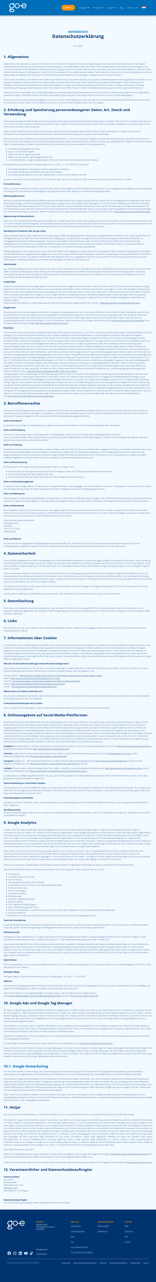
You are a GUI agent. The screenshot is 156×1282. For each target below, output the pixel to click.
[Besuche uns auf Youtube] (26, 1253)
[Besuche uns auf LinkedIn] (20, 1253)
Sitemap (146, 1263)
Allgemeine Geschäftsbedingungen (85, 1263)
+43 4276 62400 (41, 1254)
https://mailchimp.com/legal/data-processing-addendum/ (30, 396)
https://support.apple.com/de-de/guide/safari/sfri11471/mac (35, 678)
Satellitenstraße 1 (42, 1224)
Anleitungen (129, 1231)
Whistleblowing (135, 1263)
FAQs (127, 1226)
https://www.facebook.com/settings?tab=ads (51, 749)
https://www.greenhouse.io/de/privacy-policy (132, 211)
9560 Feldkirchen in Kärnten (45, 1227)
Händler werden (103, 1226)
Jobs (72, 1242)
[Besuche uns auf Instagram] (15, 1253)
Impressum (103, 1263)
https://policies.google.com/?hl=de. (84, 996)
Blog (121, 7)
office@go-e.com (10, 1188)
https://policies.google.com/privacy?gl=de (96, 1043)
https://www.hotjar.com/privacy (139, 1162)
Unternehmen (76, 1226)
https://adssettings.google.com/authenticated (48, 756)
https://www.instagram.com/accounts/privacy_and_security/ (54, 763)
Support (110, 7)
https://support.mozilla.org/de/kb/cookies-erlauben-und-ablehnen (38, 684)
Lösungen (82, 7)
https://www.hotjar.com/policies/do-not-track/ (129, 1154)
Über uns (131, 7)
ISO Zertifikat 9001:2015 (79, 1247)
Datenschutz (66, 1263)
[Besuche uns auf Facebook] (9, 1253)
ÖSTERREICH (40, 1229)
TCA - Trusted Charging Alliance (82, 1252)
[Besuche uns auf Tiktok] (31, 1253)
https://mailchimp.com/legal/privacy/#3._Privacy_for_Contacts (52, 371)
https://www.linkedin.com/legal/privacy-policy (123, 768)
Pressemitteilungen (78, 1231)
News (73, 1236)
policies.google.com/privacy (119, 753)
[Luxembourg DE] (144, 7)
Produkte (96, 7)
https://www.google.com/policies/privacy (51, 323)
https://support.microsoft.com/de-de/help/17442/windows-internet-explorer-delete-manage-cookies (61, 675)
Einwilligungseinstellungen (118, 1263)
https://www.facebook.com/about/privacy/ (134, 746)
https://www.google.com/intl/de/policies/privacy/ (120, 303)
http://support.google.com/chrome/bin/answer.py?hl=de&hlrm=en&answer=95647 (46, 681)
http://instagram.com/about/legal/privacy (111, 761)
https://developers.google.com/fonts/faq (127, 320)
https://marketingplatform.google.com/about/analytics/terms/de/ (35, 996)
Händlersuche (103, 1231)
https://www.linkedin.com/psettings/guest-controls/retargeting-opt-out (58, 771)
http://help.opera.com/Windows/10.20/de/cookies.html (34, 686)
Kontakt (127, 1242)
